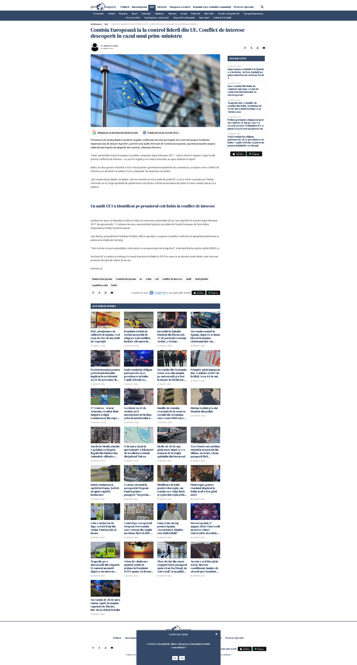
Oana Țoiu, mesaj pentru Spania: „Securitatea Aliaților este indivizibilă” (170, 528)
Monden (123, 13)
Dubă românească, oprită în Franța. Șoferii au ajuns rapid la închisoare (105, 489)
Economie (98, 13)
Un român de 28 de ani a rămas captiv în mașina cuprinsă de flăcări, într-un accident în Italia (105, 604)
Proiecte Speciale (244, 7)
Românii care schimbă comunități (212, 7)
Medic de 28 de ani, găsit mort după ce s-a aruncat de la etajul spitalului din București (171, 451)
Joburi (111, 13)
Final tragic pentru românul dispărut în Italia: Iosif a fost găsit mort (204, 489)
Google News (161, 292)
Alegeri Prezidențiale (184, 17)
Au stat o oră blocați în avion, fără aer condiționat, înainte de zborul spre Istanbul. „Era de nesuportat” (204, 566)
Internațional (139, 7)
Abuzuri (172, 13)
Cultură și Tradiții (222, 17)
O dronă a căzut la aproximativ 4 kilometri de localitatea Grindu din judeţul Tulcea (138, 451)
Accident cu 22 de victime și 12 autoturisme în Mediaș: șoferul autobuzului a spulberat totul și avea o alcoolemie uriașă (138, 413)
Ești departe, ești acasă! (156, 17)
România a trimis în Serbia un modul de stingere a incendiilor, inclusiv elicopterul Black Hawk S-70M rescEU (137, 336)
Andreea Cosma (110, 45)
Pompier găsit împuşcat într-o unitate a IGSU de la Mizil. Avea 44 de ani (205, 373)
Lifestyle (162, 7)
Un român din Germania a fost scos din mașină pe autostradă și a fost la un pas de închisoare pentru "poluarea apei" (171, 374)
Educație (146, 13)
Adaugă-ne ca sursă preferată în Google (117, 132)
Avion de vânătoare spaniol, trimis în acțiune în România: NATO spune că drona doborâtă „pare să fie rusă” (137, 566)
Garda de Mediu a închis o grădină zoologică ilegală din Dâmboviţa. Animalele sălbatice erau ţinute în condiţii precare (105, 451)
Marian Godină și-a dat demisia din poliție (204, 409)
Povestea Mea (133, 17)
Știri (152, 7)
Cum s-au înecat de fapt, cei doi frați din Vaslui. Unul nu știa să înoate (103, 528)
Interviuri (204, 17)
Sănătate (159, 13)
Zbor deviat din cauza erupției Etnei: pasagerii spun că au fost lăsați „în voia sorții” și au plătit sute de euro (172, 566)
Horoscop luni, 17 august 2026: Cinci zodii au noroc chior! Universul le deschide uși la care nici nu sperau (205, 528)
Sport (135, 13)
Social (183, 13)
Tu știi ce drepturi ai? (229, 13)
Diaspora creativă (180, 7)
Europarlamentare (254, 13)
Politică (125, 7)
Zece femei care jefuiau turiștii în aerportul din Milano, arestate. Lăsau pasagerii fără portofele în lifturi (205, 451)
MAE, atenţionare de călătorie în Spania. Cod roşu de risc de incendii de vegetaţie (105, 336)
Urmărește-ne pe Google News (163, 132)
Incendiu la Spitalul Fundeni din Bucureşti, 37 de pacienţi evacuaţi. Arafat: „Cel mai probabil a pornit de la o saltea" (172, 336)
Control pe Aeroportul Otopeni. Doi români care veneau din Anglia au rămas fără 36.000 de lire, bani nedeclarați (138, 528)
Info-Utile (209, 13)
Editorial (195, 13)
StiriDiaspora (96, 24)
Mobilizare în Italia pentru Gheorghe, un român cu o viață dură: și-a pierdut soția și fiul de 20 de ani (171, 489)
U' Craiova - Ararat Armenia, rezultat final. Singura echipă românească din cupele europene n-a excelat (105, 413)
